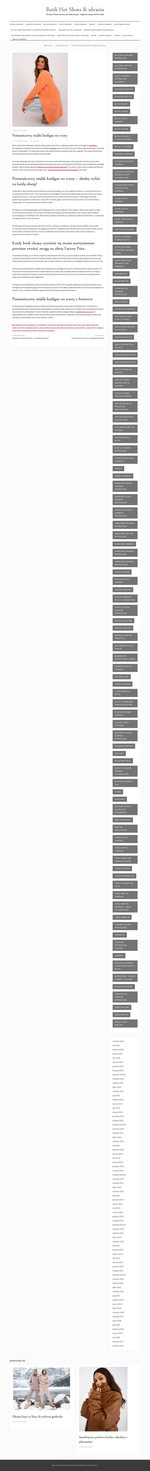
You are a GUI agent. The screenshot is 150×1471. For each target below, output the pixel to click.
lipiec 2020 (116, 1308)
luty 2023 (116, 1208)
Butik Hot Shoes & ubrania (75, 9)
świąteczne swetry (77, 328)
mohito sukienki (123, 621)
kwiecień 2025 (118, 1100)
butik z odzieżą (123, 147)
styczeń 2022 (117, 1262)
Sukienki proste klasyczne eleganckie (123, 809)
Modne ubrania (105, 24)
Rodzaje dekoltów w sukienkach (99, 30)
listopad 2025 (117, 1070)
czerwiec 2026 (118, 1041)
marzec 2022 (117, 1254)
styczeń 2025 (117, 1112)
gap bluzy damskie (125, 229)
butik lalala (121, 111)
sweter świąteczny (48, 328)
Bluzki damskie (50, 24)
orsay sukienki (122, 684)
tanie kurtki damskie (121, 849)
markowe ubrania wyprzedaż (124, 552)
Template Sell (91, 1465)
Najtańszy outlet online (124, 647)
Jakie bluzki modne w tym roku (125, 328)
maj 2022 (116, 1246)
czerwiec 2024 (118, 1141)
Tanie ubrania (122, 917)
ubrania (119, 955)
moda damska (122, 572)
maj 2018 (116, 1325)
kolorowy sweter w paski (74, 325)
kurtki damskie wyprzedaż (123, 449)
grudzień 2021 (118, 1266)
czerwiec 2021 (118, 1291)
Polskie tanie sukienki (122, 724)
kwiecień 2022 (118, 1250)
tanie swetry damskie (94, 328)
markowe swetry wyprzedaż (124, 535)
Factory (48, 210)
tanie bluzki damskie (121, 839)
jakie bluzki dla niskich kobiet (123, 318)
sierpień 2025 (117, 1083)
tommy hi (120, 935)
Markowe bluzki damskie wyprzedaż (123, 486)
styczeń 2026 (117, 1062)
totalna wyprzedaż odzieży (121, 945)
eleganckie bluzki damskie (124, 162)
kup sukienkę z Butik (122, 439)
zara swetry (121, 1015)
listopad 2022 (117, 1221)
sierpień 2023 (117, 1183)
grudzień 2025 (118, 1066)
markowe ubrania (124, 544)
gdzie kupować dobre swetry (123, 238)
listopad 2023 (117, 1170)
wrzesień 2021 (118, 1279)
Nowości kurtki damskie (123, 667)
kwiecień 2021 (118, 1300)
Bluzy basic (128, 35)
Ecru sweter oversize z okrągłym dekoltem (88, 338)
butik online (121, 129)
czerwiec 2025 (118, 1091)
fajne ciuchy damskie (121, 210)
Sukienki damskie (33, 24)
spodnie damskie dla (124, 782)
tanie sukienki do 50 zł (124, 884)
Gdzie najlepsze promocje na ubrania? (123, 263)
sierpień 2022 (117, 1233)
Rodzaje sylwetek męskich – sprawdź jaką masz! (30, 338)
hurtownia (33, 210)
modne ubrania (123, 590)
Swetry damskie (19, 39)
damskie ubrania (124, 154)
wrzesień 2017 (118, 1346)
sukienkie (120, 799)
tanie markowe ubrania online (123, 859)
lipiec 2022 (116, 1237)
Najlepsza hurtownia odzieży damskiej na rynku (33, 35)
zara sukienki (122, 1007)
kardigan (52, 148)
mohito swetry (18, 328)
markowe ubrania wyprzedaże (124, 563)
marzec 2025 (117, 1104)
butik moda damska (121, 120)
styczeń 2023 (117, 1212)
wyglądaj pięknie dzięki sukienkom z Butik (125, 966)
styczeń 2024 (117, 1162)
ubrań (34, 287)
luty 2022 (116, 1258)
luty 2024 (116, 1158)
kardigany (93, 145)
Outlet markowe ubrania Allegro (124, 703)
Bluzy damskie (65, 24)
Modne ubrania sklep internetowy (125, 598)
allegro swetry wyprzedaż (123, 67)
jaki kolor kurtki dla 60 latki (124, 418)
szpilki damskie (17, 24)
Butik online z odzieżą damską (123, 137)
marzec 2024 (117, 1154)
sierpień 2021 (117, 1283)
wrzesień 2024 (118, 1129)
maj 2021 (116, 1296)
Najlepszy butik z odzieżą (70, 30)
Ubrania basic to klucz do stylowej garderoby (37, 1416)
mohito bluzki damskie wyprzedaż (122, 610)
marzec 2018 (117, 1333)
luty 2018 (116, 1337)
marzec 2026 (117, 1054)
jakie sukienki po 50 (125, 362)
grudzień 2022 (118, 1216)
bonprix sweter (20, 325)
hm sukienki (121, 302)
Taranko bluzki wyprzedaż (123, 926)
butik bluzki (121, 104)
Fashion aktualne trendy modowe (73, 35)
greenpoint (32, 325)
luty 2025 (116, 1108)
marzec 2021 (117, 1304)
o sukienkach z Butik (123, 692)
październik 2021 (119, 1275)
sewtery (119, 753)
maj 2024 (116, 1145)
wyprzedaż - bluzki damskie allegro (125, 977)
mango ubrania (92, 325)
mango (118, 468)
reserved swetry (32, 328)
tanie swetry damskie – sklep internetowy (123, 907)
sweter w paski (62, 328)
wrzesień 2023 (118, 1179)
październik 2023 (119, 1175)
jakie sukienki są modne (123, 371)
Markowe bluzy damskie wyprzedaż (123, 500)
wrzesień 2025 (118, 1079)
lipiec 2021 (116, 1287)
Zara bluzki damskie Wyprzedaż (121, 997)
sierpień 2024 (117, 1133)
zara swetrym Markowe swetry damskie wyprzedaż (33, 331)
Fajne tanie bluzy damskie (124, 220)
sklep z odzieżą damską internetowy (123, 771)
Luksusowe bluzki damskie (124, 459)
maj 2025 (116, 1095)
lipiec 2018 (116, 1321)
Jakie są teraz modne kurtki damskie (122, 383)
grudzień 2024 (118, 1116)
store (118, 792)
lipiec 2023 (116, 1187)
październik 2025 (119, 1074)
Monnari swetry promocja (123, 636)
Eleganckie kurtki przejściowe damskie (124, 188)
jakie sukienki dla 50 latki (124, 346)
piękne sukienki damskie (123, 713)
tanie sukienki (122, 868)
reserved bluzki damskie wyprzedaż (123, 736)
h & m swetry (42, 325)
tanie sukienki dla (124, 876)
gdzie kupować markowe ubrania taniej (124, 250)
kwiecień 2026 (118, 1049)
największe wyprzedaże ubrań (125, 657)
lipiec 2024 (116, 1137)
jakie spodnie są (123, 337)
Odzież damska (105, 35)
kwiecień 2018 (118, 1329)
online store (122, 677)
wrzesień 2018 (118, 1312)
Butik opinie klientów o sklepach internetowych (33, 30)
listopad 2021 (117, 1271)
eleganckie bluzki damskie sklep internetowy (124, 175)
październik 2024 (119, 1125)
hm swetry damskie (56, 325)
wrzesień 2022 (118, 1229)
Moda (93, 35)
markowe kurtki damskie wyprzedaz (124, 513)
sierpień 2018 (117, 1316)
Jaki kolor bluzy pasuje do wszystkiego (123, 406)
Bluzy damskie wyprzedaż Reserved (122, 79)
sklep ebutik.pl (123, 761)
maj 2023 (116, 1196)
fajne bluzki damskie (121, 199)
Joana (36, 141)
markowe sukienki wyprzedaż (124, 524)
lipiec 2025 (116, 1087)
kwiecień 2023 (118, 1200)
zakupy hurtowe (19, 130)
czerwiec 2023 (118, 1191)
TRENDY (92, 24)
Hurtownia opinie (122, 24)
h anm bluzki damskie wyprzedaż (121, 291)
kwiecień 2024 (118, 1150)
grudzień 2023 (118, 1166)
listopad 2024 (117, 1120)
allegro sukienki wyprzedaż (124, 56)
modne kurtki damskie (122, 580)
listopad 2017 (117, 1341)
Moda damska (80, 24)
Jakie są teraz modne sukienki (123, 394)
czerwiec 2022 (118, 1241)
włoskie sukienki (124, 986)
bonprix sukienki (124, 89)
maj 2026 (116, 1045)
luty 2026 (116, 1058)
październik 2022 (119, 1225)
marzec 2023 (117, 1204)
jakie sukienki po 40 (125, 355)
